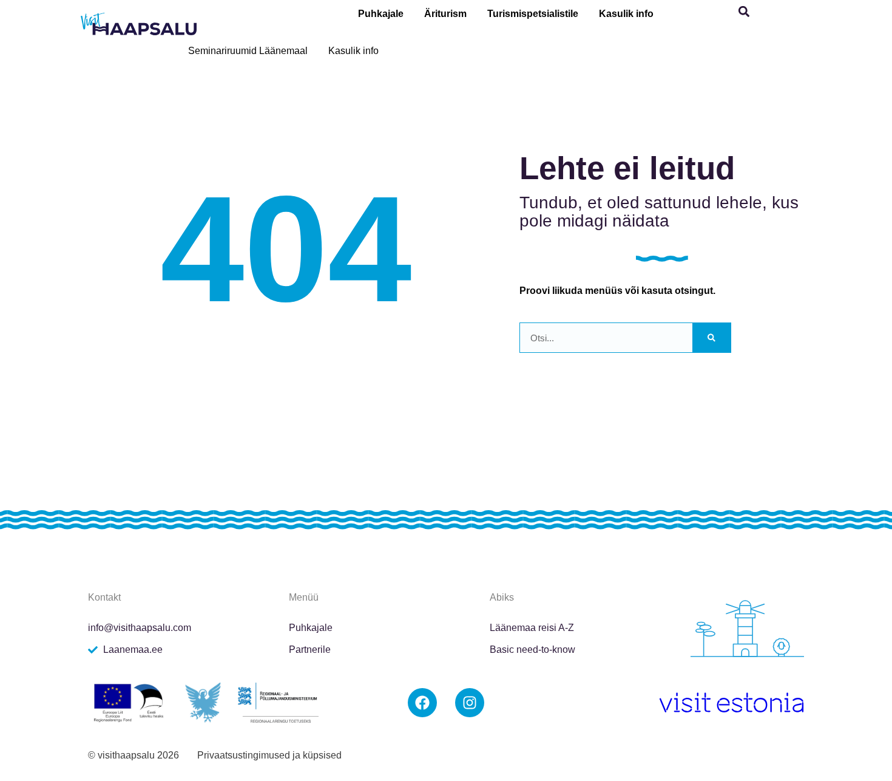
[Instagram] (469, 702)
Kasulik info (626, 14)
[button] (744, 12)
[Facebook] (422, 702)
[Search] (711, 337)
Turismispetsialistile (532, 14)
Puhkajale (381, 14)
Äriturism (445, 14)
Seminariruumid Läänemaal (248, 51)
